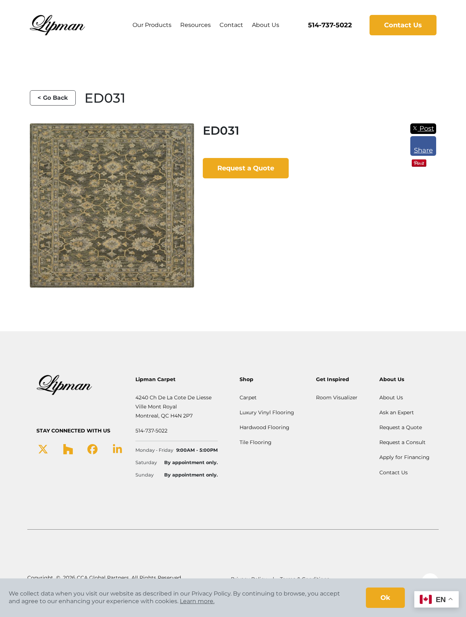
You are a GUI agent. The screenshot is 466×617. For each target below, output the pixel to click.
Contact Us (403, 25)
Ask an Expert (396, 412)
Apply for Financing (404, 457)
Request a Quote (245, 168)
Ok (385, 598)
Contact (231, 24)
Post (426, 128)
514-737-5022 (330, 25)
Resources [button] (195, 24)
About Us (265, 24)
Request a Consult (402, 442)
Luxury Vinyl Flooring (267, 412)
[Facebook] (92, 449)
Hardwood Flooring (264, 427)
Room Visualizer (337, 397)
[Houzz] (68, 449)
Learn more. (197, 601)
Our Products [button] (152, 24)
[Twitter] (43, 449)
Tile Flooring (256, 442)
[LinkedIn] (117, 449)
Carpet (248, 397)
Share (423, 150)
